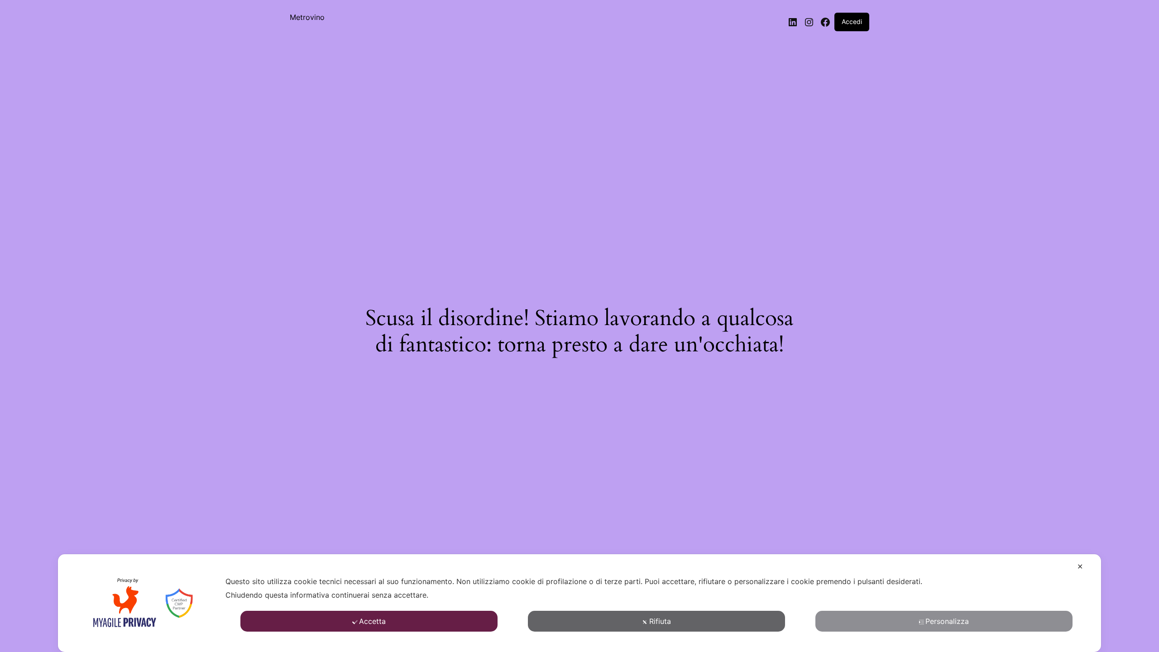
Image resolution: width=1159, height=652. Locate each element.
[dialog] (579, 603)
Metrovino (307, 17)
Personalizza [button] (947, 621)
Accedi (852, 21)
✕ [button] (1080, 566)
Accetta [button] (372, 621)
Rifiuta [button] (660, 621)
